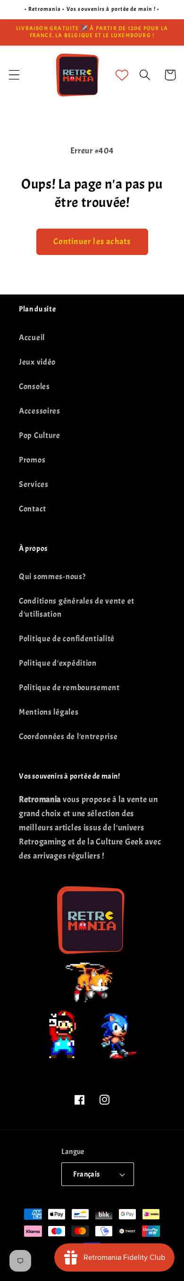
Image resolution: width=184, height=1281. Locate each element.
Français (86, 1174)
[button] (14, 75)
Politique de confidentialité (67, 639)
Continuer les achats (92, 241)
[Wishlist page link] (122, 75)
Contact (32, 509)
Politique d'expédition (58, 663)
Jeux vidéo (37, 362)
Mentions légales (49, 712)
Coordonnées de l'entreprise (68, 736)
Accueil (32, 337)
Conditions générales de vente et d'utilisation (76, 607)
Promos (32, 460)
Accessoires (39, 411)
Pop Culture (39, 435)
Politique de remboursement (69, 687)
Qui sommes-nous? (52, 576)
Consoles (34, 386)
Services (34, 484)
